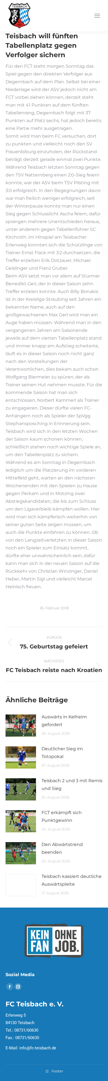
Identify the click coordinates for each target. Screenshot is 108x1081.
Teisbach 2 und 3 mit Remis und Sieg (72, 784)
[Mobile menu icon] (97, 16)
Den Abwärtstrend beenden (62, 848)
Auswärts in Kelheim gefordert (64, 720)
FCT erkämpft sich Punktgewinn (62, 816)
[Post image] (21, 725)
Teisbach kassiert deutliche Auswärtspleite (72, 880)
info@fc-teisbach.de (37, 1047)
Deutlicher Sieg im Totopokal (62, 752)
